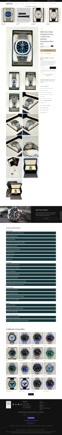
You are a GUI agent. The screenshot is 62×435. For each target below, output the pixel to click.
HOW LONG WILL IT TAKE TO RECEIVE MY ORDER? (15, 308)
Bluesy (20, 375)
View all (31, 394)
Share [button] (42, 28)
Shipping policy (30, 425)
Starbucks (8, 375)
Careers (41, 409)
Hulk (44, 360)
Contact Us (8, 0)
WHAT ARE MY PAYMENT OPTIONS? (13, 289)
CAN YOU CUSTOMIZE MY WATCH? (12, 277)
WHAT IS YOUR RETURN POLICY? (12, 236)
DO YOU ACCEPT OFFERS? (11, 239)
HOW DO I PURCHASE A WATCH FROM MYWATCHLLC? (15, 232)
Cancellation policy (49, 425)
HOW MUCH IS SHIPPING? (11, 305)
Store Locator (42, 402)
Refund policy (12, 425)
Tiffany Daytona (9, 391)
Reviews (41, 406)
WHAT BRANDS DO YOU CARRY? (12, 246)
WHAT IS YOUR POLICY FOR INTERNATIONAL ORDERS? (16, 242)
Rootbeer (33, 360)
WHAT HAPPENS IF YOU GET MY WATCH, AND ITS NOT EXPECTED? (18, 320)
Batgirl (32, 345)
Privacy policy (18, 425)
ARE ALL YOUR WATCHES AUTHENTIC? (13, 264)
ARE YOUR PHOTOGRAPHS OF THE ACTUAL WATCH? (15, 284)
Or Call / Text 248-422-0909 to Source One (48, 75)
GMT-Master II (46, 391)
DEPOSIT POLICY (9, 259)
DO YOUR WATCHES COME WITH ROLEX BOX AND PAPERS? (16, 281)
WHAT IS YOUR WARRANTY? (11, 271)
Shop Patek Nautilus (48, 50)
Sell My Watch (46, 218)
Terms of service (24, 425)
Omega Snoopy (21, 391)
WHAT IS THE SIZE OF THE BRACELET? (13, 274)
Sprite (7, 360)
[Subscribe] (38, 415)
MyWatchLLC (29, 420)
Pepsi (45, 345)
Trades (42, 102)
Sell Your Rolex (48, 53)
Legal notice (43, 425)
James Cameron (34, 375)
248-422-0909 (27, 407)
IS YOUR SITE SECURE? (10, 252)
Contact (41, 401)
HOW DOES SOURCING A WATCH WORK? (13, 249)
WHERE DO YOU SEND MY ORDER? (12, 311)
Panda (7, 345)
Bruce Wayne (21, 360)
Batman (20, 345)
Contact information (36, 425)
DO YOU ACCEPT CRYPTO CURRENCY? (13, 299)
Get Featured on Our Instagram (45, 408)
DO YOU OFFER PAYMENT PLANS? (12, 293)
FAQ (40, 404)
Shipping (41, 47)
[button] (17, 4)
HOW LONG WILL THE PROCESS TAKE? (13, 317)
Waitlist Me (53, 67)
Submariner (33, 391)
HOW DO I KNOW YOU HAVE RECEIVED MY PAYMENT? (15, 296)
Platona (45, 375)
